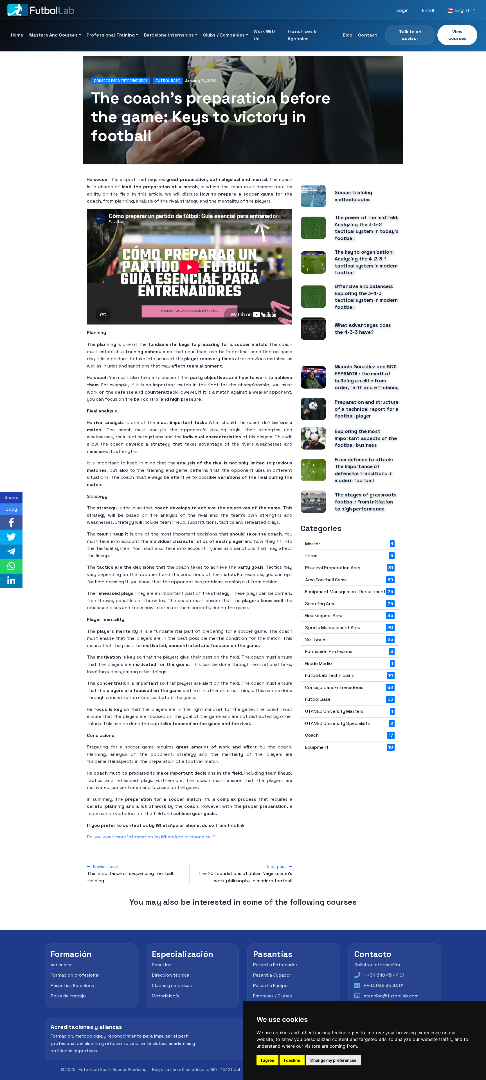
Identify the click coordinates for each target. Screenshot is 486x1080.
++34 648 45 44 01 (384, 975)
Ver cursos (62, 965)
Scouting (162, 965)
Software (349, 639)
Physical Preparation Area (349, 568)
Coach (349, 735)
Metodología (165, 996)
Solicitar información (377, 965)
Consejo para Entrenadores (121, 80)
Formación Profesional (349, 651)
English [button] (463, 10)
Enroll (428, 10)
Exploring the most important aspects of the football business (366, 438)
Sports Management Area (349, 627)
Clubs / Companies (224, 35)
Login (403, 10)
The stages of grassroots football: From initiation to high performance (366, 502)
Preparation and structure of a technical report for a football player (367, 409)
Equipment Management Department (349, 592)
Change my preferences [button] (333, 1060)
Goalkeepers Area (349, 615)
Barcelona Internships (169, 35)
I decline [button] (292, 1060)
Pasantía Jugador (272, 975)
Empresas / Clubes (272, 996)
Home (17, 35)
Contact (367, 35)
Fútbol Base (168, 80)
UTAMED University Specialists (349, 723)
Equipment (349, 747)
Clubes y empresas (172, 985)
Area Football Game (349, 580)
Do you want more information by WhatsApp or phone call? (151, 837)
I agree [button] (267, 1060)
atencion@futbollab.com (391, 996)
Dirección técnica (170, 975)
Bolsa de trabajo (68, 996)
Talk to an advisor (410, 35)
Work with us (265, 35)
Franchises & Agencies (302, 35)
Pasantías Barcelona (72, 985)
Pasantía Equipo (270, 985)
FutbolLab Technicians (349, 675)
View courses (457, 35)
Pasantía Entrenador (275, 965)
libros (349, 556)
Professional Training (111, 35)
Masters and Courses (53, 35)
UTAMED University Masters (349, 711)
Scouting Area (349, 604)
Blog (348, 35)
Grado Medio (349, 663)
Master (349, 544)
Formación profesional (75, 975)
